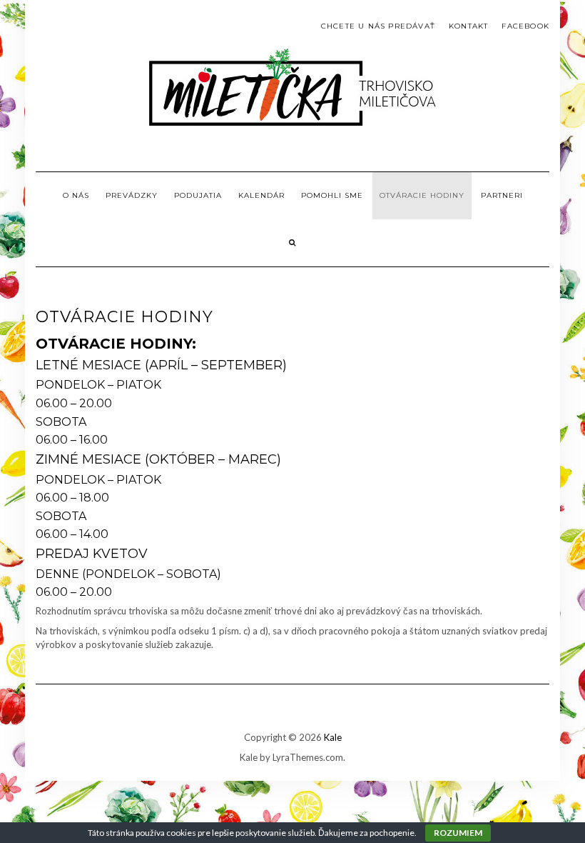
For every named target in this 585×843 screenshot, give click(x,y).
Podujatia (198, 195)
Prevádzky (132, 195)
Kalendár (261, 195)
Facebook (525, 26)
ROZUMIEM (458, 832)
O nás (76, 195)
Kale (333, 737)
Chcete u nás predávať (378, 26)
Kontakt (468, 26)
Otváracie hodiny (422, 195)
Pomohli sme (332, 195)
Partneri (502, 195)
